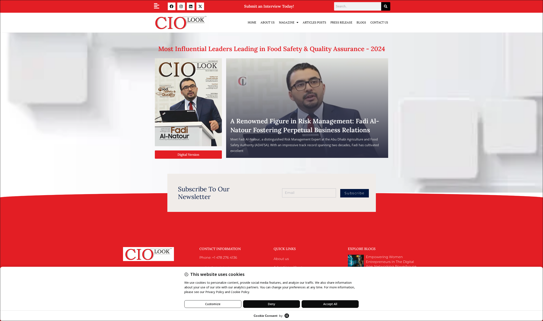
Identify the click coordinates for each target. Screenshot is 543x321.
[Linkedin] (191, 6)
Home (252, 22)
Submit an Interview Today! (269, 6)
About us (281, 259)
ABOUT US (267, 22)
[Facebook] (171, 6)
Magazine (286, 22)
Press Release (341, 22)
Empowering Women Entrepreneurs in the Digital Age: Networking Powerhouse (391, 261)
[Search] (385, 6)
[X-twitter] (200, 6)
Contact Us (379, 22)
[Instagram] (181, 6)
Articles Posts (314, 22)
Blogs (361, 22)
